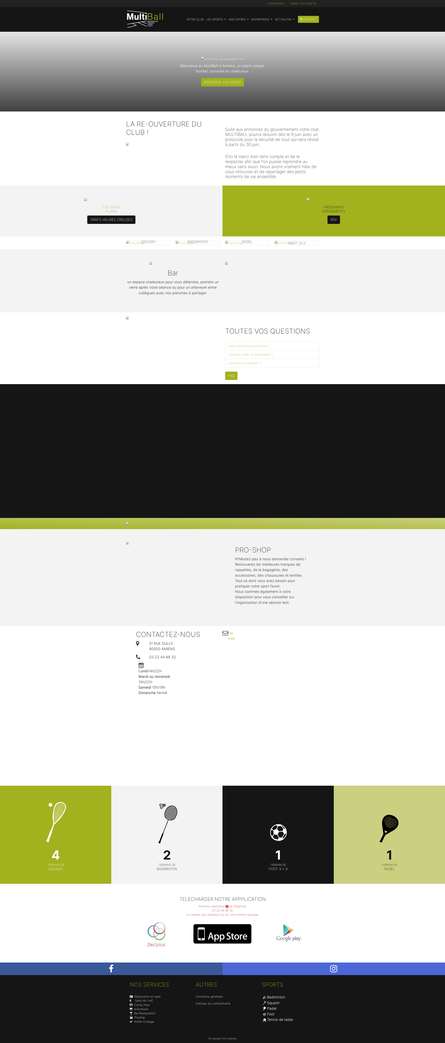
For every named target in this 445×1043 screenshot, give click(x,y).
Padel (272, 1008)
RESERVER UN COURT (222, 82)
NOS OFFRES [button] (237, 19)
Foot (270, 1014)
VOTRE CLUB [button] (195, 19)
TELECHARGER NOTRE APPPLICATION (222, 899)
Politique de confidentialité (213, 1003)
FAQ (231, 376)
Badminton (276, 997)
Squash (273, 1003)
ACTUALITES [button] (283, 19)
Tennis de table (280, 1019)
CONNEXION (276, 3)
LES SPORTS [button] (215, 19)
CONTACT (310, 19)
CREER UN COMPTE (303, 3)
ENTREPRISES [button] (260, 19)
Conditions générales (209, 996)
